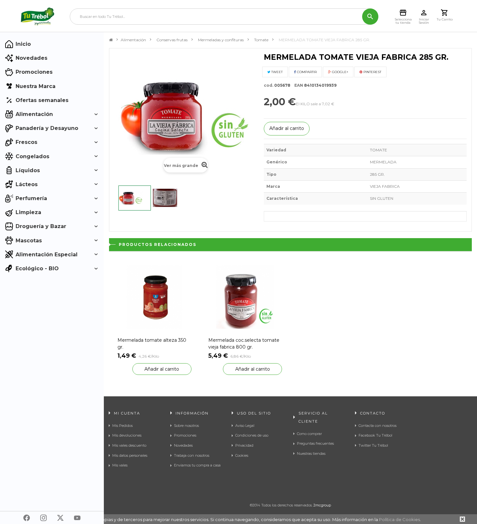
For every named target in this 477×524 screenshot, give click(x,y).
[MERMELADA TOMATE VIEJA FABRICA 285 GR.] (169, 198)
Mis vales (120, 465)
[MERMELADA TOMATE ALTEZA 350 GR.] (154, 296)
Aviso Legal (244, 425)
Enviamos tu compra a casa (197, 465)
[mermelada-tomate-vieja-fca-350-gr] (134, 198)
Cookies (241, 455)
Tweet (276, 72)
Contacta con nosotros (378, 425)
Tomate (261, 39)
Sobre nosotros (186, 425)
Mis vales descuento (129, 445)
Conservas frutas (172, 39)
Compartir (306, 72)
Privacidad (244, 445)
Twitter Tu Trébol (373, 445)
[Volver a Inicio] (111, 40)
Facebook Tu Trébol (375, 435)
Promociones (185, 435)
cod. (268, 85)
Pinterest (371, 72)
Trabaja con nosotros (191, 455)
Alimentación (133, 39)
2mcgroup (322, 505)
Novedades (183, 445)
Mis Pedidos (122, 425)
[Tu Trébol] (37, 16)
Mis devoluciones (126, 435)
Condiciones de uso (251, 435)
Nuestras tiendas (311, 453)
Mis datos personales (129, 455)
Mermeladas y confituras (221, 39)
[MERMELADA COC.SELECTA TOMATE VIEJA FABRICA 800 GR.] (245, 296)
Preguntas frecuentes (315, 443)
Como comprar (309, 433)
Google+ (339, 72)
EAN (297, 85)
